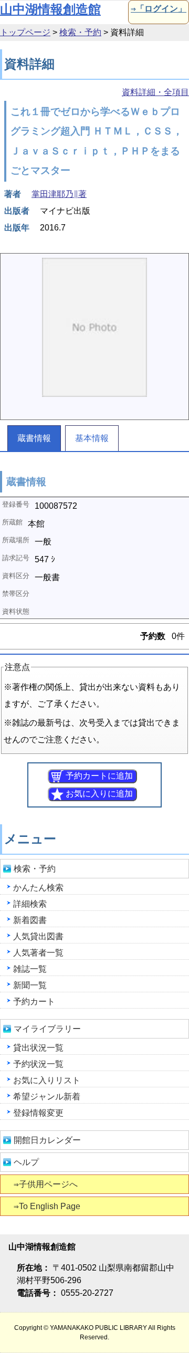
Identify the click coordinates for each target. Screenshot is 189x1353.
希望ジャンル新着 (46, 1096)
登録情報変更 (38, 1112)
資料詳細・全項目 (155, 92)
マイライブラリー (47, 1028)
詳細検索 (30, 903)
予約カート (34, 1001)
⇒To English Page (47, 1206)
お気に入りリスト (46, 1080)
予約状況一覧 (38, 1064)
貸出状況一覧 (38, 1047)
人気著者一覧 (38, 952)
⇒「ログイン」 (158, 8)
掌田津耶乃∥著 (59, 194)
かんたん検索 (38, 887)
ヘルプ (26, 1162)
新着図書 (30, 920)
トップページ (25, 32)
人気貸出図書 (38, 936)
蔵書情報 (34, 438)
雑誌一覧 (30, 968)
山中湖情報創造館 (50, 9)
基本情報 (92, 438)
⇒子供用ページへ (46, 1184)
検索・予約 (80, 32)
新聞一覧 (30, 985)
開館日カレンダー (47, 1140)
